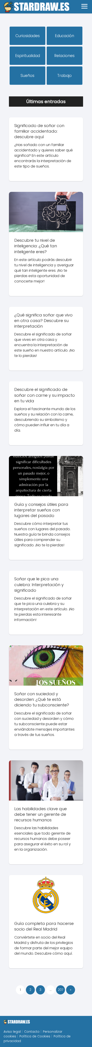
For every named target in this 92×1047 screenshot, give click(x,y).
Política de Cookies (34, 1036)
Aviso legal (12, 1031)
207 (60, 990)
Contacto (32, 1031)
